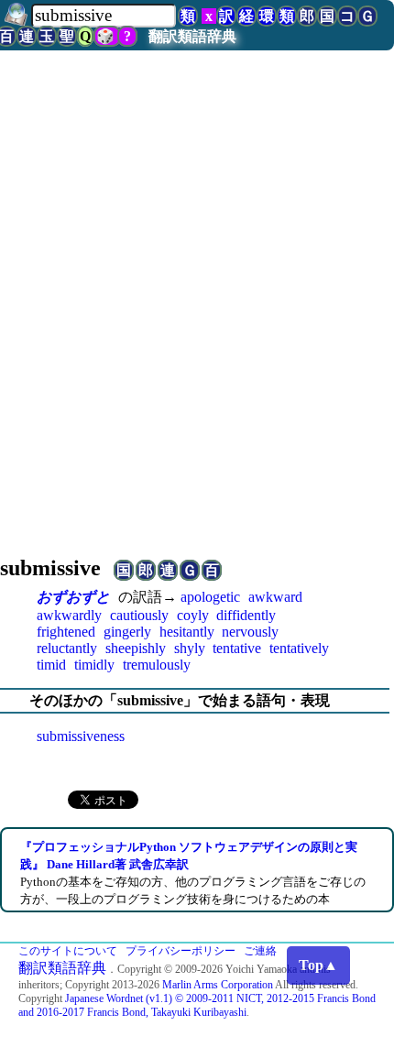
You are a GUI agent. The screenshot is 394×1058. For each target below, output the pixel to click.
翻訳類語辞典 (192, 36)
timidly (94, 664)
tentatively (299, 648)
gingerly (127, 631)
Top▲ (318, 965)
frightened (66, 631)
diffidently (246, 615)
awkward (275, 597)
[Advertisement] (197, 326)
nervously (250, 631)
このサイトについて (67, 950)
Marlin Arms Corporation (217, 984)
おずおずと (73, 597)
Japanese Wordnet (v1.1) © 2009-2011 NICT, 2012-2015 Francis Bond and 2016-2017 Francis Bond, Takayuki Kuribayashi (197, 1005)
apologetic (210, 597)
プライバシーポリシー (180, 950)
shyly (189, 648)
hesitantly (186, 631)
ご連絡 (260, 950)
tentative (237, 648)
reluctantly (67, 648)
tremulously (157, 664)
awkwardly (69, 615)
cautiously (139, 615)
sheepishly (135, 648)
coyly (193, 615)
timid (51, 664)
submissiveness (81, 736)
